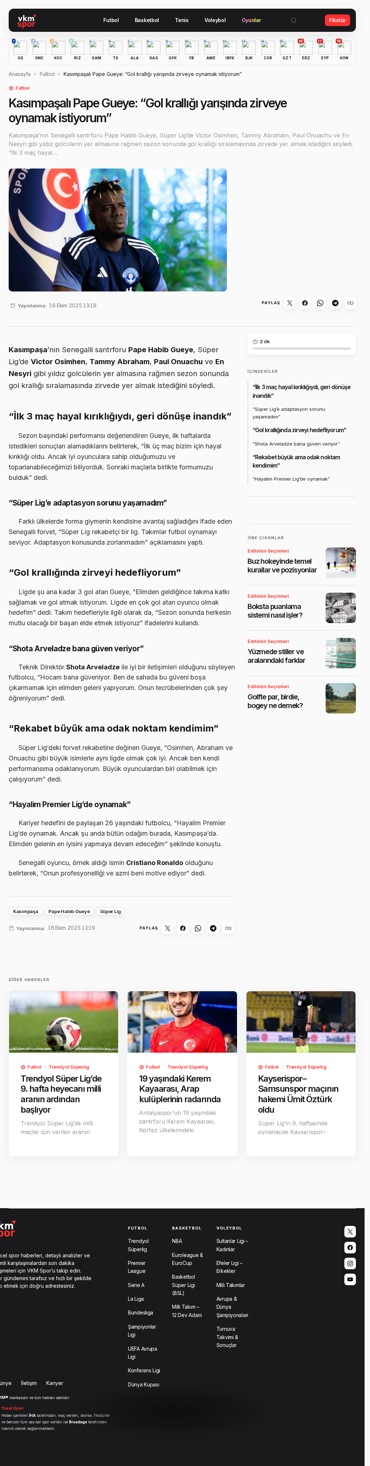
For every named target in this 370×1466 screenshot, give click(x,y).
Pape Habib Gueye (69, 911)
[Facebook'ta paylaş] (305, 303)
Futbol (47, 74)
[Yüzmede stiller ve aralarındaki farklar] (341, 653)
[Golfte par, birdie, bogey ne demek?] (341, 698)
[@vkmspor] (350, 1231)
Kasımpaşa (25, 911)
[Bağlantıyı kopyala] (350, 303)
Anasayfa (20, 74)
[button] (294, 20)
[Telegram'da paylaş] (335, 303)
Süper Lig (110, 911)
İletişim (29, 1383)
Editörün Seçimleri (268, 551)
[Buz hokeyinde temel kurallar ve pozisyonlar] (341, 562)
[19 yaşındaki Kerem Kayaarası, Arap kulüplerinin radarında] (182, 1022)
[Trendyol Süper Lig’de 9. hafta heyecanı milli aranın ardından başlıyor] (63, 1022)
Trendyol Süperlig (68, 1067)
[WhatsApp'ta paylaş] (320, 303)
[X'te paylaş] (289, 303)
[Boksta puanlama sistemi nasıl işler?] (341, 608)
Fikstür (337, 20)
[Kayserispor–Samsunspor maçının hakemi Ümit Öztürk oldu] (301, 1022)
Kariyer (54, 1383)
